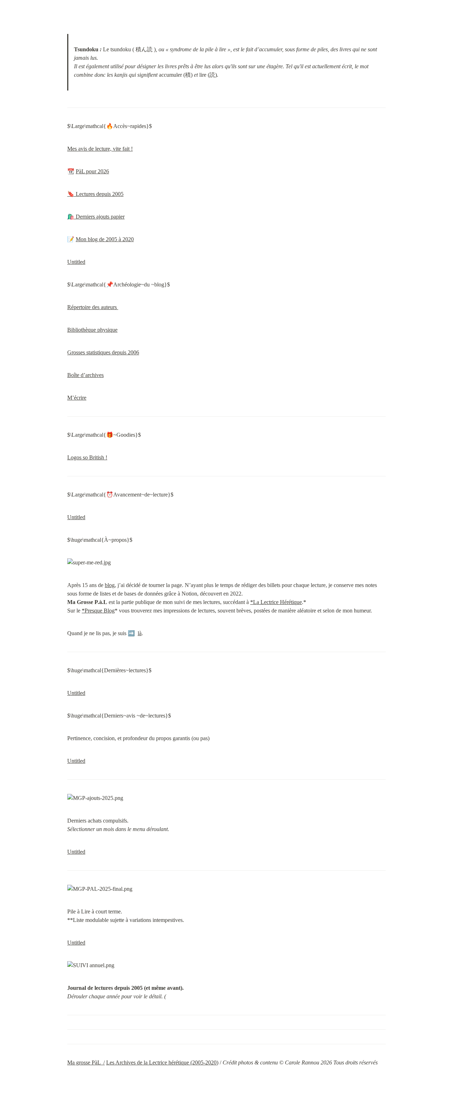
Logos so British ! (87, 457)
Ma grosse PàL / (86, 1062)
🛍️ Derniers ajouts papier (96, 217)
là (140, 633)
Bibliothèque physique (92, 330)
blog (110, 585)
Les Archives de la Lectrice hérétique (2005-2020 (161, 1062)
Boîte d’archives (85, 375)
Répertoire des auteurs (92, 307)
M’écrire (76, 398)
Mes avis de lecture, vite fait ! (100, 149)
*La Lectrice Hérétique (276, 602)
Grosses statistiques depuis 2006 (103, 352)
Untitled (76, 262)
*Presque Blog (98, 611)
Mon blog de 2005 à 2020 (105, 239)
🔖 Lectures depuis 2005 (95, 194)
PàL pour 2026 (92, 171)
